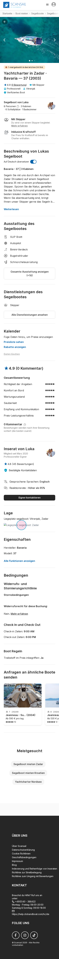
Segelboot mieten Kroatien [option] (28, 772)
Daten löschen (12, 354)
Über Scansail (19, 846)
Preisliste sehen (14, 342)
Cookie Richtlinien (21, 853)
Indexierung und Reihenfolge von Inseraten (34, 868)
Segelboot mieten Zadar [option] (28, 764)
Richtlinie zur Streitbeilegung (27, 872)
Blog (14, 865)
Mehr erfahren (19, 613)
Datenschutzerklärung (23, 849)
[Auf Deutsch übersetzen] (33, 162)
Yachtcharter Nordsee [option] (28, 781)
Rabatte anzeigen (15, 347)
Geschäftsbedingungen (24, 857)
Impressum (17, 861)
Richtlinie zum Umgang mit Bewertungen (32, 876)
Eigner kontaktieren (30, 497)
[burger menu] (48, 4)
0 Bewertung (19, 85)
